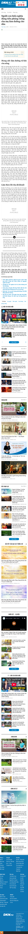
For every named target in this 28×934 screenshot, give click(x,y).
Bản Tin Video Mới (15, 675)
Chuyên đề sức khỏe (4, 898)
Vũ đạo (1, 887)
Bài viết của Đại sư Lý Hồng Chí (14, 544)
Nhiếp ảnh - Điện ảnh (4, 882)
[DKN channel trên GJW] (22, 2)
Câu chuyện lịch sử (4, 478)
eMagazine (14, 737)
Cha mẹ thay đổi (13, 884)
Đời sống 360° (23, 876)
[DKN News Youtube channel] (19, 5)
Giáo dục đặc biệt (13, 878)
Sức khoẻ (22, 891)
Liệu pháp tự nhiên (3, 904)
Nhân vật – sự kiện (14, 614)
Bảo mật (18, 930)
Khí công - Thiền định (4, 902)
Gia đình (9, 12)
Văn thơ (1, 886)
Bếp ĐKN (22, 880)
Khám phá (22, 884)
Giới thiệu (18, 926)
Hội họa (1, 878)
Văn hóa (13, 535)
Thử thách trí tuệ (13, 876)
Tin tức (11, 902)
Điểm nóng (2, 861)
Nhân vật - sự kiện (4, 636)
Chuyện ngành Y (3, 900)
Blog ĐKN (22, 887)
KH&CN (11, 895)
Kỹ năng (13, 378)
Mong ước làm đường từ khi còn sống (14, 54)
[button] (21, 52)
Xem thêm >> (24, 348)
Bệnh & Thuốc (2, 896)
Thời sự (1, 857)
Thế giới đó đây (9, 865)
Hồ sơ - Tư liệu (9, 863)
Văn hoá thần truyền (16, 504)
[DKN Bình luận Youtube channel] (21, 5)
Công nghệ (12, 896)
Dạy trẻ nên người (13, 886)
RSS (22, 926)
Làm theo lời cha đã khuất (11, 56)
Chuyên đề (18, 869)
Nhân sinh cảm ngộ (19, 861)
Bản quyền (18, 931)
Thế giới (13, 494)
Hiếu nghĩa (15, 301)
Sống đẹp (15, 12)
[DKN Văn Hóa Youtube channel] (23, 5)
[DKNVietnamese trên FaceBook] (18, 2)
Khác (13, 774)
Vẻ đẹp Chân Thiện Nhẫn (6, 420)
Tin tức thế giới (9, 859)
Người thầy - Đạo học (13, 880)
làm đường (20, 301)
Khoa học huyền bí (13, 898)
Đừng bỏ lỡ (14, 789)
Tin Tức (2, 698)
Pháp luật (2, 865)
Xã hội (1, 863)
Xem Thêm (14, 342)
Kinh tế (1, 859)
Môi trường (14, 370)
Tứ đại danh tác (19, 867)
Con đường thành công (16, 356)
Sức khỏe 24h (2, 906)
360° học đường (13, 887)
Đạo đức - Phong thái (5, 439)
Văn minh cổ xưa (3, 884)
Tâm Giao (3, 26)
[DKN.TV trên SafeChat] (16, 2)
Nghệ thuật (18, 871)
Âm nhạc (1, 876)
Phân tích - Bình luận (10, 861)
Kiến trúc (1, 880)
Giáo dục (12, 874)
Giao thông (2, 867)
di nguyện (9, 301)
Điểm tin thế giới (15, 363)
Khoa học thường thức (14, 900)
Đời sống (3, 12)
